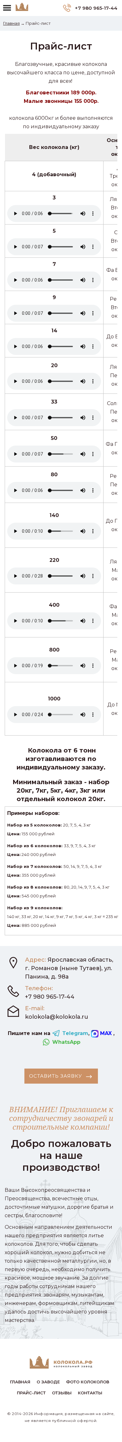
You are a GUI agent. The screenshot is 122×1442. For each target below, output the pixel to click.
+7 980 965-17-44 (95, 8)
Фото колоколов (87, 1381)
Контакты (90, 1392)
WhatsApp (65, 1042)
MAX (106, 1033)
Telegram (74, 1033)
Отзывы (62, 1392)
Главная (11, 23)
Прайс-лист (31, 1392)
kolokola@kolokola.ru (56, 1016)
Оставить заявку (56, 1076)
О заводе (48, 1381)
